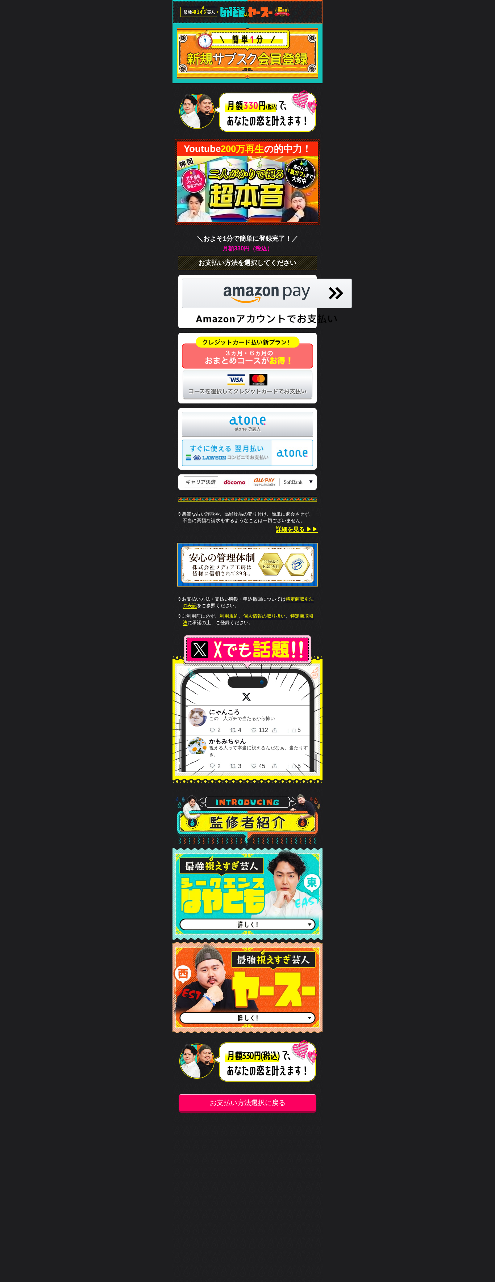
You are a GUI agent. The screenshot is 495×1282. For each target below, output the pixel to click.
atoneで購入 (247, 429)
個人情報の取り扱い (264, 616)
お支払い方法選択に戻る (248, 1103)
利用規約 (229, 616)
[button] (267, 301)
